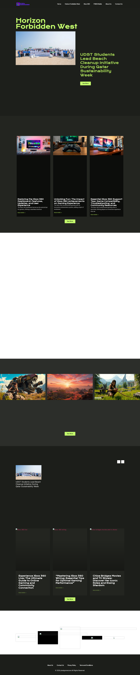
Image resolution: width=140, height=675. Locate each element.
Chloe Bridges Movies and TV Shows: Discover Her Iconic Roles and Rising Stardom (107, 581)
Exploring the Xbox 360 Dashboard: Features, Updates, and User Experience (31, 202)
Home (59, 4)
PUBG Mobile (98, 4)
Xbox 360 (87, 4)
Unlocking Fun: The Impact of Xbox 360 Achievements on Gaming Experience (69, 201)
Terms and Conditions (86, 665)
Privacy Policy (72, 665)
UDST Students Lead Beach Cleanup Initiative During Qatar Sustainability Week (99, 64)
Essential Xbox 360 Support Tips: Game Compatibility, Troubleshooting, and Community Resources (106, 202)
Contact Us (118, 4)
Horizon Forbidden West (72, 4)
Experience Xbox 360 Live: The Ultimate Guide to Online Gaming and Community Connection (32, 582)
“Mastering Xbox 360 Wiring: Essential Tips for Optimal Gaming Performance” (70, 579)
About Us (108, 4)
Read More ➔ (21, 212)
